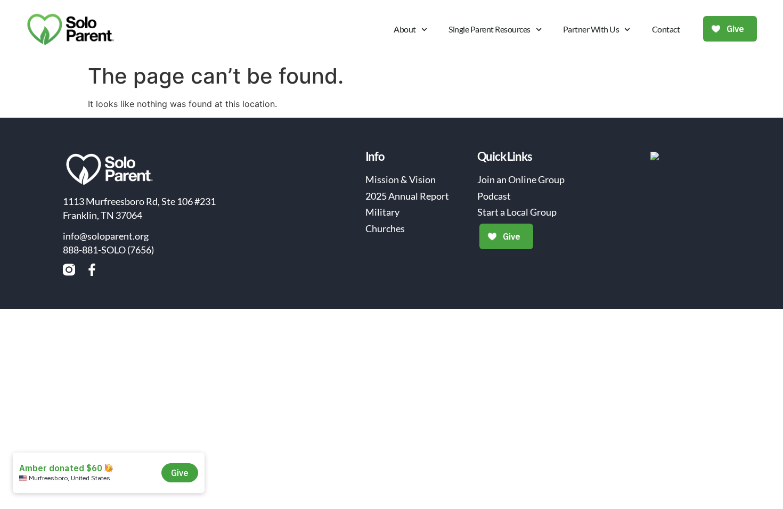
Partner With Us (591, 29)
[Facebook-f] (92, 270)
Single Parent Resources (489, 29)
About (405, 29)
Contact (666, 29)
